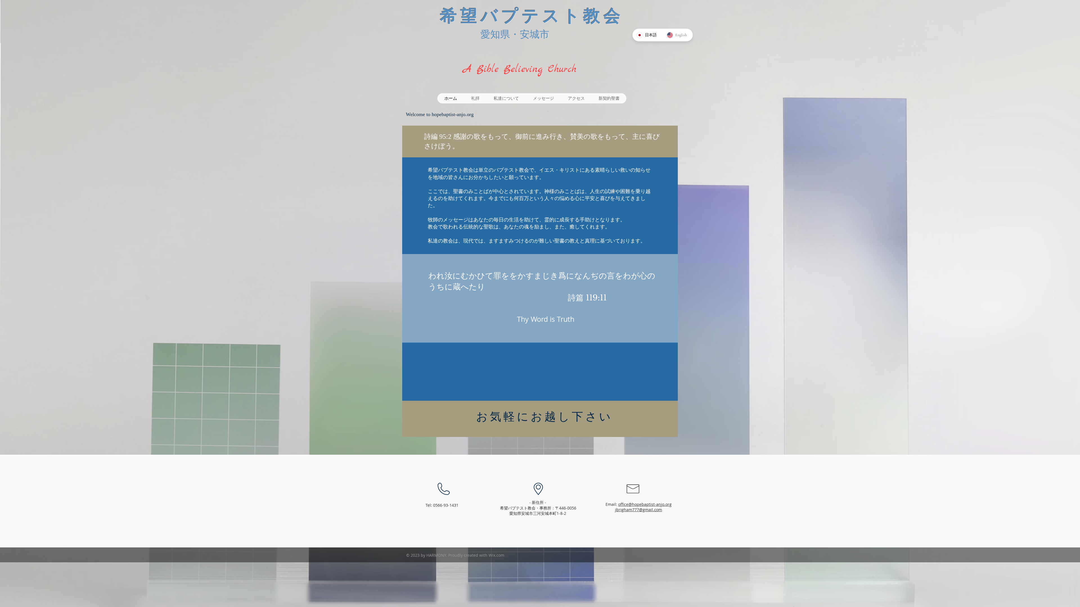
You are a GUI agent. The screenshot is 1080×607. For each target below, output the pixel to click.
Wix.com (496, 555)
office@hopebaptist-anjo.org (645, 504)
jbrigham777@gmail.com (638, 509)
